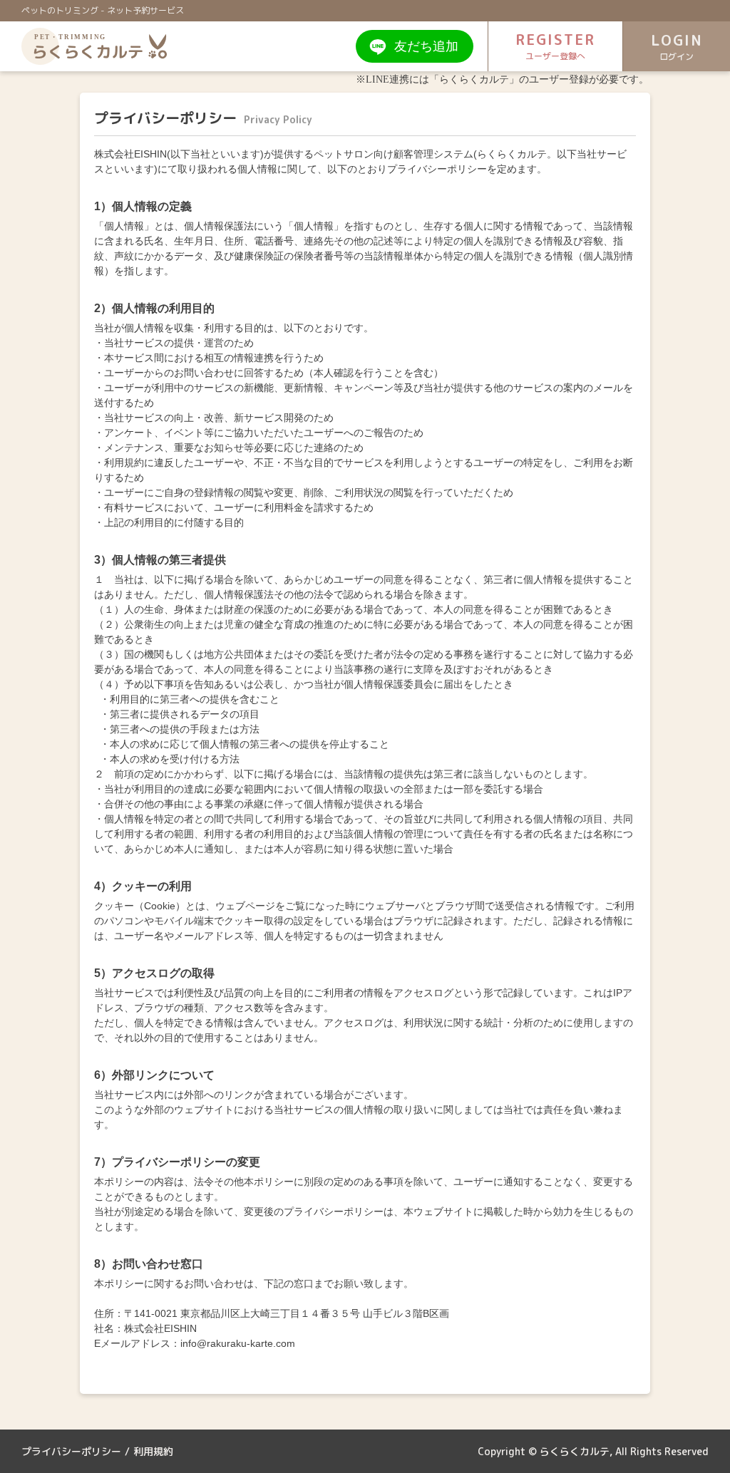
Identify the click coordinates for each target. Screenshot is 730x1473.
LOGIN (677, 46)
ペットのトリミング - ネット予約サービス (102, 10)
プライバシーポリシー (71, 1451)
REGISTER (555, 45)
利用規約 (153, 1451)
